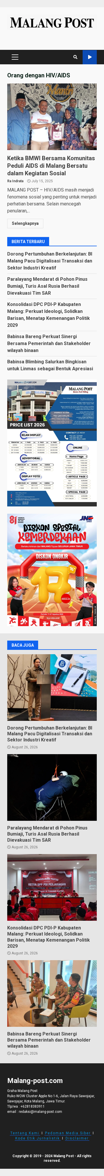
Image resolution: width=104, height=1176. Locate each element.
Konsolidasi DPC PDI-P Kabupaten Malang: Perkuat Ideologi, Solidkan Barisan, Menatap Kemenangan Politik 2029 (52, 887)
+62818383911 (33, 1106)
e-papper (90, 57)
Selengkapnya (25, 223)
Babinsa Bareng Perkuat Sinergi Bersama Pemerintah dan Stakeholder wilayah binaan (49, 343)
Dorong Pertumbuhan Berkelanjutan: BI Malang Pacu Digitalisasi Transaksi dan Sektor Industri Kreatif (49, 261)
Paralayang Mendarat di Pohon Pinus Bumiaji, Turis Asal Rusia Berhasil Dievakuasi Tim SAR (47, 286)
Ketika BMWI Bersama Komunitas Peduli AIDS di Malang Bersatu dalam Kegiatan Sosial (52, 116)
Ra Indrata (15, 181)
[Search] (75, 57)
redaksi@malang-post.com (40, 1112)
